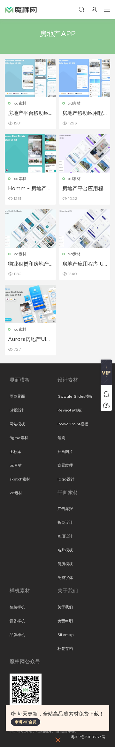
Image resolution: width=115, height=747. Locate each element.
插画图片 (65, 452)
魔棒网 (21, 9)
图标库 (15, 452)
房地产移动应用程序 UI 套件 (82, 113)
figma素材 (19, 438)
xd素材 (20, 103)
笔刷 (61, 438)
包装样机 (17, 607)
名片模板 (65, 550)
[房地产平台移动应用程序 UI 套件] (30, 78)
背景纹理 (65, 465)
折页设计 (65, 522)
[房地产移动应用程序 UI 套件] (84, 78)
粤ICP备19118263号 (88, 737)
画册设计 (65, 536)
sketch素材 (20, 479)
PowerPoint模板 (72, 424)
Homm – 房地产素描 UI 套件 (30, 189)
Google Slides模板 (75, 396)
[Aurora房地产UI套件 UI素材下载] (30, 304)
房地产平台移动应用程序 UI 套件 (28, 113)
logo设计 (65, 479)
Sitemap (65, 635)
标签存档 (65, 648)
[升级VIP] (106, 374)
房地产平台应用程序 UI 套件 (82, 189)
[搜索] (81, 9)
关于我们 (65, 607)
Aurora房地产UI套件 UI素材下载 (29, 340)
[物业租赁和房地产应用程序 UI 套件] (30, 228)
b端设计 (17, 410)
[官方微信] (106, 405)
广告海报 (65, 509)
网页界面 (17, 396)
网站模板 (17, 424)
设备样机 (17, 621)
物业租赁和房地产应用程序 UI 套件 (28, 264)
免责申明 (65, 621)
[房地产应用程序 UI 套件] (84, 228)
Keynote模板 (69, 410)
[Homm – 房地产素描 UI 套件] (30, 153)
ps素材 (16, 465)
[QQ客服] (106, 394)
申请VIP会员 (25, 722)
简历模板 (65, 564)
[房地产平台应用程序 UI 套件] (84, 153)
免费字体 (65, 578)
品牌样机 (17, 635)
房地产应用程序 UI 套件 (83, 264)
